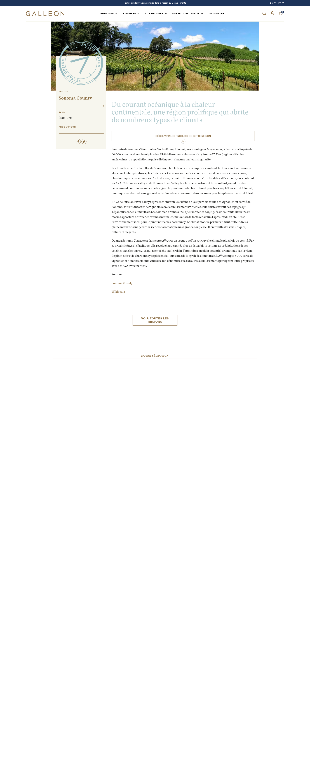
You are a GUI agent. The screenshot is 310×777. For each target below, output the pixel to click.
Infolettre (216, 13)
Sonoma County (122, 283)
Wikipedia (118, 291)
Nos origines (154, 13)
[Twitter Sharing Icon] (83, 141)
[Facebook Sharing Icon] (78, 141)
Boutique (107, 13)
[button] (280, 13)
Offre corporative (186, 13)
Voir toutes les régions (155, 320)
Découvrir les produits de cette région (183, 136)
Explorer (129, 13)
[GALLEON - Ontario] (45, 15)
